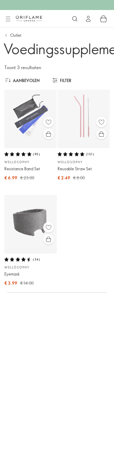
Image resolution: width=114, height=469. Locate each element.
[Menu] (7, 19)
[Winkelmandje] (103, 19)
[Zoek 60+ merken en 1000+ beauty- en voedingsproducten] (74, 18)
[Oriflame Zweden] (29, 18)
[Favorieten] (48, 122)
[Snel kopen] (48, 134)
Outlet (15, 35)
